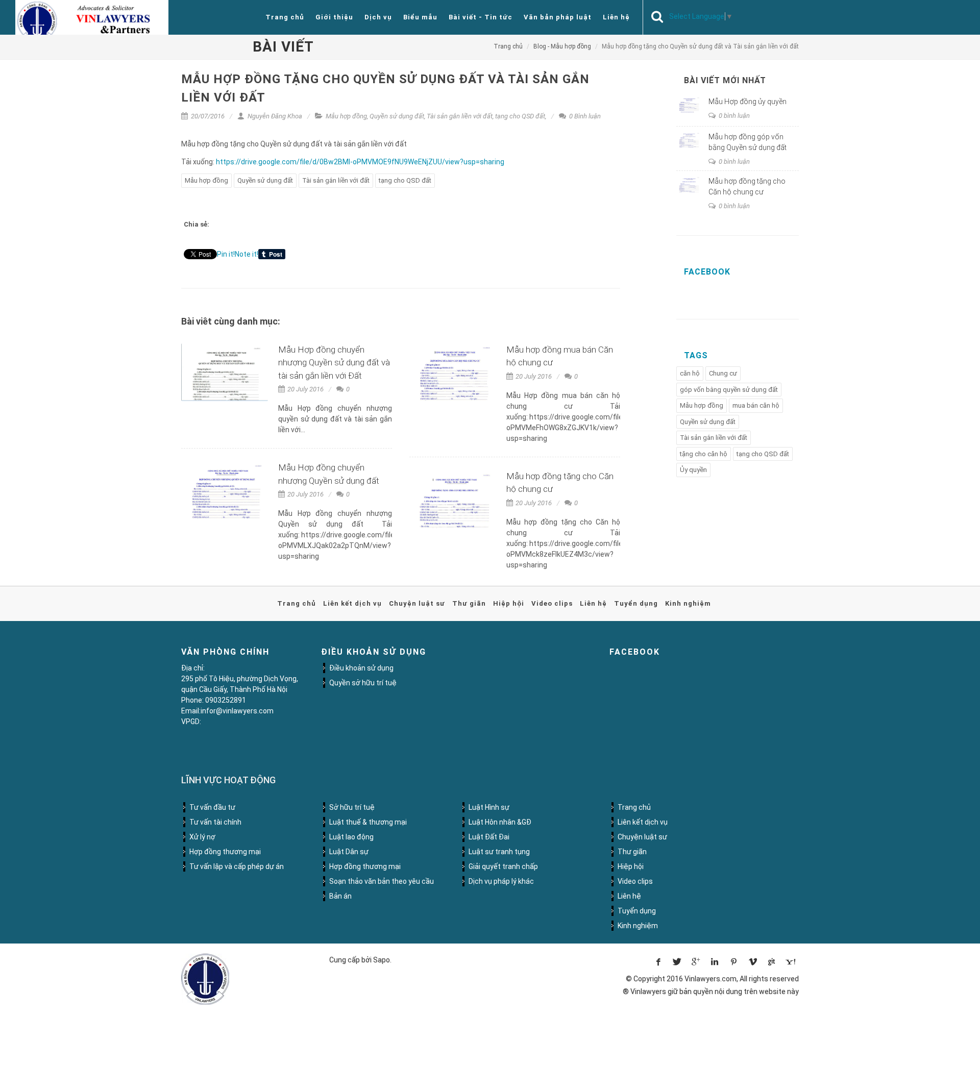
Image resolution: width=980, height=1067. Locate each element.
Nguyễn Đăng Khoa (274, 116)
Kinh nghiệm (688, 603)
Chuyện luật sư (417, 603)
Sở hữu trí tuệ (352, 807)
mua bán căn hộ (755, 405)
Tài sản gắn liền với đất (460, 116)
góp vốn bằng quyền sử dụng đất (729, 389)
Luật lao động (351, 837)
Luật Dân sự (349, 852)
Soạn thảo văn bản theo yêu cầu (381, 881)
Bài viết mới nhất (725, 80)
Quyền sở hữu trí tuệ (363, 683)
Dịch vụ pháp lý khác (501, 881)
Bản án (340, 896)
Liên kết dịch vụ (352, 603)
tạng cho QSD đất (520, 116)
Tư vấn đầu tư (212, 807)
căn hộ (690, 373)
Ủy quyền (693, 470)
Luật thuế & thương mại (368, 822)
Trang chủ (284, 17)
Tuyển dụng (636, 603)
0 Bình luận (584, 116)
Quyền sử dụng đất (397, 116)
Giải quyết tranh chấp (503, 866)
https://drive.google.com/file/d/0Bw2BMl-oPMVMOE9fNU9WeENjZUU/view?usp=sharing (360, 162)
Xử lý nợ (202, 837)
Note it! (246, 254)
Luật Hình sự (489, 807)
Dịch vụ (378, 17)
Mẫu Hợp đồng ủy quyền (747, 101)
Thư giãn (469, 603)
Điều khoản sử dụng (361, 668)
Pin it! (226, 254)
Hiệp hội (508, 603)
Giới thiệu (334, 17)
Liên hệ (616, 17)
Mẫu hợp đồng (346, 116)
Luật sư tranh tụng (499, 852)
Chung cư (723, 373)
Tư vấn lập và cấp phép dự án (236, 866)
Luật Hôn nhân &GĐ (500, 822)
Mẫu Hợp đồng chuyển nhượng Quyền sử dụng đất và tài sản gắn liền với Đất (334, 362)
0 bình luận (733, 115)
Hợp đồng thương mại (225, 852)
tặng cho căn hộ (703, 454)
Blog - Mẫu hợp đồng (562, 46)
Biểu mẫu (420, 17)
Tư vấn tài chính (215, 822)
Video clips (552, 603)
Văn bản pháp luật (558, 17)
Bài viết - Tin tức (480, 17)
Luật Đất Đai (489, 837)
